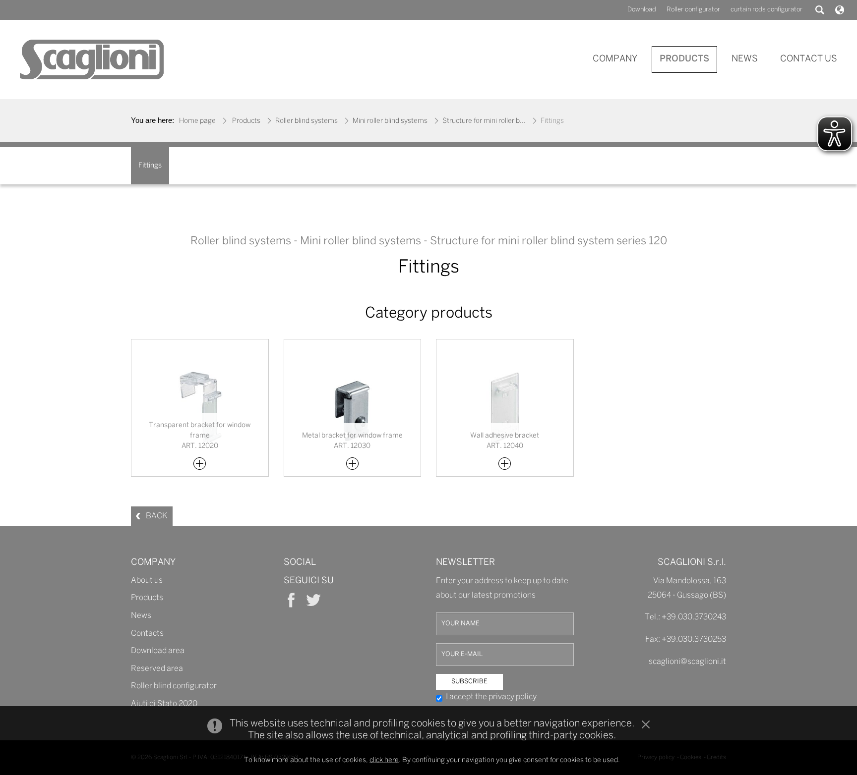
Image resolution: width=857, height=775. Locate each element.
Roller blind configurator (174, 686)
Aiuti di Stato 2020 (164, 704)
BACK (157, 516)
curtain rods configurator (766, 9)
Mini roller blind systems (390, 121)
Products (246, 121)
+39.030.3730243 (694, 617)
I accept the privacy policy (491, 697)
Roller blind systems (306, 121)
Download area (157, 651)
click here (384, 760)
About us (147, 580)
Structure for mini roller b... (484, 121)
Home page (197, 121)
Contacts (147, 633)
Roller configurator (693, 9)
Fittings (150, 166)
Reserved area (157, 668)
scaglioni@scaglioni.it (687, 661)
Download (641, 9)
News (141, 615)
